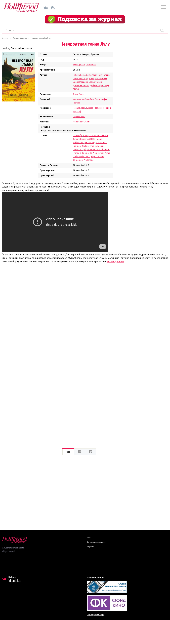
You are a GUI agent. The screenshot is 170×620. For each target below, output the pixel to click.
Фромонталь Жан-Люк (83, 99)
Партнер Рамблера (95, 614)
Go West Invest (97, 153)
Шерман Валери (94, 108)
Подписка (90, 546)
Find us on (14, 579)
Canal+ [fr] (77, 135)
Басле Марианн (80, 82)
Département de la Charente (96, 149)
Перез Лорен (79, 116)
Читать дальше (115, 261)
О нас (89, 537)
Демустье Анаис (81, 85)
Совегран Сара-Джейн (83, 78)
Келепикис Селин (81, 122)
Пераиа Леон (79, 108)
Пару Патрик (103, 75)
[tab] (68, 451)
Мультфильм (79, 65)
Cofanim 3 (78, 149)
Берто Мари (91, 75)
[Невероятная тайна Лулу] (18, 100)
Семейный (91, 65)
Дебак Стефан (96, 85)
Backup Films (88, 146)
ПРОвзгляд (90, 142)
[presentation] (68, 452)
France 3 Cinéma (81, 153)
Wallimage (88, 160)
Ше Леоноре (101, 78)
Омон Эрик (78, 94)
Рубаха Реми (79, 75)
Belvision (99, 146)
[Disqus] (85, 308)
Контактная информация (96, 542)
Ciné (85, 135)
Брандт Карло (95, 82)
